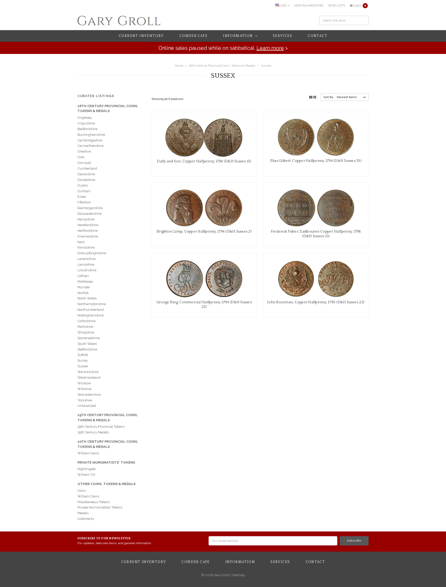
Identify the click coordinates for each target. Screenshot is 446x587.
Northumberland (90, 310)
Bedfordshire (87, 129)
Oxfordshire (86, 321)
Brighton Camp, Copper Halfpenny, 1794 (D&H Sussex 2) (204, 231)
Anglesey (84, 118)
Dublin (82, 185)
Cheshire (84, 151)
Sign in (299, 5)
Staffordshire (87, 349)
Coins (81, 491)
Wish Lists (336, 5)
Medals (83, 513)
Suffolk (82, 355)
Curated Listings (95, 96)
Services (282, 36)
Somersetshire (88, 338)
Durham (84, 191)
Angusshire (86, 123)
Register (316, 5)
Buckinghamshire (91, 135)
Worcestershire (89, 394)
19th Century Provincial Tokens (100, 427)
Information (238, 36)
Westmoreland (88, 377)
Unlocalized (86, 406)
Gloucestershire (89, 214)
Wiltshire (84, 389)
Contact (317, 36)
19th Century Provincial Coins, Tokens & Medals (107, 417)
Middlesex (85, 281)
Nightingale (86, 469)
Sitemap (238, 575)
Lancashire (85, 264)
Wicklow (84, 383)
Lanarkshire (86, 259)
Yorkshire (84, 400)
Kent (80, 242)
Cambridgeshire (89, 140)
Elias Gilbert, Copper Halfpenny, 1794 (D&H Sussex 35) (316, 161)
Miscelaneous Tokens (93, 502)
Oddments (85, 519)
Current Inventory (141, 36)
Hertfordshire (87, 231)
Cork (80, 157)
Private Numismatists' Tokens (106, 462)
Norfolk (83, 293)
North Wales (87, 298)
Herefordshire (87, 225)
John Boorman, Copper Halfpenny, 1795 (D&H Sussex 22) (315, 302)
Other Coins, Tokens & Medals (106, 484)
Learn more (270, 48)
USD (283, 5)
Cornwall (84, 163)
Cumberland (87, 168)
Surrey (82, 360)
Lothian (83, 276)
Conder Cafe (193, 36)
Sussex (266, 65)
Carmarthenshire (90, 146)
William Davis (88, 453)
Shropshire (85, 332)
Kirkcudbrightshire (91, 253)
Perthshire (85, 327)
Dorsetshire (86, 180)
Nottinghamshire (90, 315)
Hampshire (85, 219)
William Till (86, 475)
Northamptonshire (91, 304)
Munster (83, 287)
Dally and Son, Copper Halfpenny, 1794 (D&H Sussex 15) (204, 161)
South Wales (87, 344)
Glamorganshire (89, 208)
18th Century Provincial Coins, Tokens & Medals (222, 65)
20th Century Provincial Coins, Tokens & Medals (107, 444)
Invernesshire (87, 236)
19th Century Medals (93, 432)
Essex (81, 197)
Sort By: (328, 97)
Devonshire (86, 174)
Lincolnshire (86, 270)
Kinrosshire (85, 247)
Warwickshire (88, 372)
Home (179, 65)
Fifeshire (84, 202)
